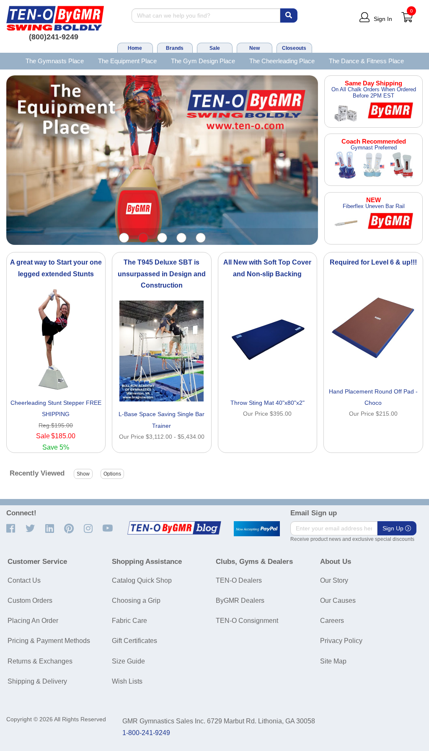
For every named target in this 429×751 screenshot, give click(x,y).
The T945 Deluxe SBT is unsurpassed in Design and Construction (162, 274)
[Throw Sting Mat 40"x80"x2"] (267, 339)
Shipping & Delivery (37, 681)
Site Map (333, 661)
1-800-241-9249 (146, 732)
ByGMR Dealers (240, 600)
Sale (214, 48)
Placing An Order (33, 620)
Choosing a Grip (136, 600)
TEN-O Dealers (239, 580)
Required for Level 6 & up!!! (373, 262)
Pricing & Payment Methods (49, 640)
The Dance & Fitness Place (366, 60)
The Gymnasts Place (55, 60)
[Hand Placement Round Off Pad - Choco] (373, 328)
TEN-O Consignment (247, 620)
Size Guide (128, 661)
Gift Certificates (134, 640)
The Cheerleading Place (282, 60)
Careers (332, 620)
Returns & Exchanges (40, 661)
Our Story (334, 580)
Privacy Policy (341, 640)
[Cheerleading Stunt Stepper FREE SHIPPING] (56, 339)
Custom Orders (30, 600)
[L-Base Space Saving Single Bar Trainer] (161, 351)
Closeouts (294, 48)
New (254, 48)
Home (135, 48)
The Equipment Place (127, 60)
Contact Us (24, 580)
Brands (174, 48)
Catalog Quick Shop (142, 580)
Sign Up (393, 528)
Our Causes (338, 600)
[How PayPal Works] (257, 528)
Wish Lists (127, 681)
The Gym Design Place (203, 60)
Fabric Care (129, 620)
